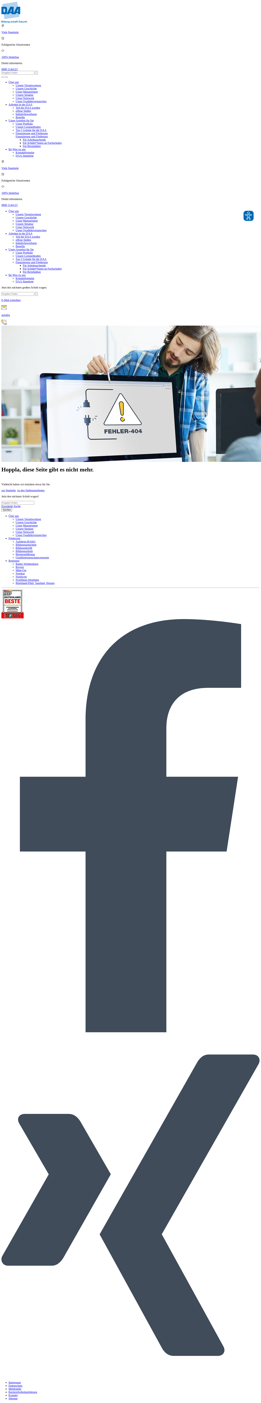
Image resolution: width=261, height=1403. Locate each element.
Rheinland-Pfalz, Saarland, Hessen (35, 583)
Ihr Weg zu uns (17, 149)
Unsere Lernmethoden (28, 126)
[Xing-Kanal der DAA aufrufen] (130, 1376)
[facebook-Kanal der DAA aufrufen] (130, 1031)
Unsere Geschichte (26, 88)
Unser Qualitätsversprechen (31, 101)
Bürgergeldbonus (25, 554)
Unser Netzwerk (25, 98)
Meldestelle (15, 1388)
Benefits (20, 117)
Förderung (14, 538)
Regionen (14, 560)
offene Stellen (23, 110)
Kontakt (13, 1395)
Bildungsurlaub (24, 551)
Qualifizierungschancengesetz (32, 557)
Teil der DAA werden (28, 107)
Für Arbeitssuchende (34, 139)
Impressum (15, 1382)
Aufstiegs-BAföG (26, 541)
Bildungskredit (24, 547)
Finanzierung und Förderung (32, 133)
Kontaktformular (25, 152)
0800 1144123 (9, 69)
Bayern (20, 567)
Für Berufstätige (32, 146)
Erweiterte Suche (11, 506)
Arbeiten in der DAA (20, 104)
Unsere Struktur (24, 94)
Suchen (7, 509)
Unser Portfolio (24, 123)
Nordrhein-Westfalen (27, 579)
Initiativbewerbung (26, 114)
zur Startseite (8, 490)
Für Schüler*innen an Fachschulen (42, 142)
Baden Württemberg (27, 563)
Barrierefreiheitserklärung (23, 1392)
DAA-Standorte (25, 155)
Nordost (20, 573)
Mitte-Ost (21, 570)
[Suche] (2, 77)
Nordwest (21, 576)
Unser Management (27, 91)
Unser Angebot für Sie (21, 120)
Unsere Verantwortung (28, 85)
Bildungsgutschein (26, 544)
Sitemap (13, 1398)
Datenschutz (15, 1385)
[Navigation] (6, 77)
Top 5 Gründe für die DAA (31, 130)
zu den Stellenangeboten (31, 490)
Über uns (14, 82)
